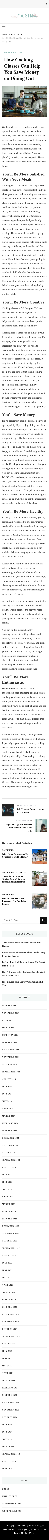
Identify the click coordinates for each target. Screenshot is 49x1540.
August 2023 (9, 1167)
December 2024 (10, 1050)
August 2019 (9, 1461)
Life (20, 53)
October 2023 (9, 1153)
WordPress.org (11, 1511)
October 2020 (9, 1417)
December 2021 (10, 1314)
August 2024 (9, 1079)
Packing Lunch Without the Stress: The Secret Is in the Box (23, 964)
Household (10, 53)
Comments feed (11, 1504)
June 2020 (7, 1432)
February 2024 (10, 1123)
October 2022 (9, 1241)
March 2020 (8, 1447)
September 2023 (11, 1160)
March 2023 (8, 1204)
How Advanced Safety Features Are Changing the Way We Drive (23, 974)
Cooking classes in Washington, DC (20, 308)
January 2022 (9, 1307)
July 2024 (7, 1087)
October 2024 (9, 1065)
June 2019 (7, 1469)
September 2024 (11, 1072)
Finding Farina (28, 1525)
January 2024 (9, 1131)
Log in (6, 1489)
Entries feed (9, 1496)
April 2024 (7, 1109)
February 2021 (10, 1388)
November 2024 (10, 1057)
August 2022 (9, 1256)
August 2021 (9, 1344)
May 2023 (7, 1189)
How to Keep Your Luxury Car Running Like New (23, 984)
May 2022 (7, 1278)
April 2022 (7, 1285)
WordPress (29, 1533)
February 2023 (10, 1212)
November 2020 (10, 1410)
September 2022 (11, 1248)
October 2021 (9, 1329)
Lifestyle (21, 872)
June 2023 (7, 1182)
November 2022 (10, 1234)
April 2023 (7, 1197)
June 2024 (7, 1094)
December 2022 (10, 1226)
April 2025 (7, 1020)
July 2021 (7, 1351)
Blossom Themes (38, 1529)
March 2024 (8, 1116)
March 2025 (8, 1028)
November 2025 (10, 1013)
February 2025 (10, 1035)
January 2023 (9, 1219)
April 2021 (7, 1373)
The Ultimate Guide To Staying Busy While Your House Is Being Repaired (13, 879)
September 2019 (11, 1454)
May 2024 (7, 1101)
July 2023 (7, 1175)
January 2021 (9, 1395)
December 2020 (10, 1403)
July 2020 (7, 1425)
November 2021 (10, 1322)
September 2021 (11, 1336)
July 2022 (7, 1263)
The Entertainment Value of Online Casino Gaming (22, 944)
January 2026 (9, 1006)
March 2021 (8, 1381)
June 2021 (7, 1358)
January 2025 (9, 1042)
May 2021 (7, 1366)
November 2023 (10, 1145)
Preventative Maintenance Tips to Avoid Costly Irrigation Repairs (23, 954)
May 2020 (7, 1439)
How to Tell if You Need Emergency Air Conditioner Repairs (15, 901)
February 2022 (10, 1300)
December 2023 (10, 1138)
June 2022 (7, 1270)
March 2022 (8, 1292)
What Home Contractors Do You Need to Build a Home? (15, 855)
